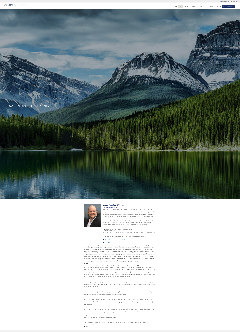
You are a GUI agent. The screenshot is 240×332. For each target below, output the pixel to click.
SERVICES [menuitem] (186, 6)
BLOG (207, 6)
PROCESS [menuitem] (193, 6)
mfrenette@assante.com (109, 240)
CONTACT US (219, 6)
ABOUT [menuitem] (211, 6)
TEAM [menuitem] (180, 6)
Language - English (233, 1)
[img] (120, 99)
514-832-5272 (226, 1)
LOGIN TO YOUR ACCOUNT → (228, 6)
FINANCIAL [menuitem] (200, 6)
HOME (176, 6)
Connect (123, 239)
